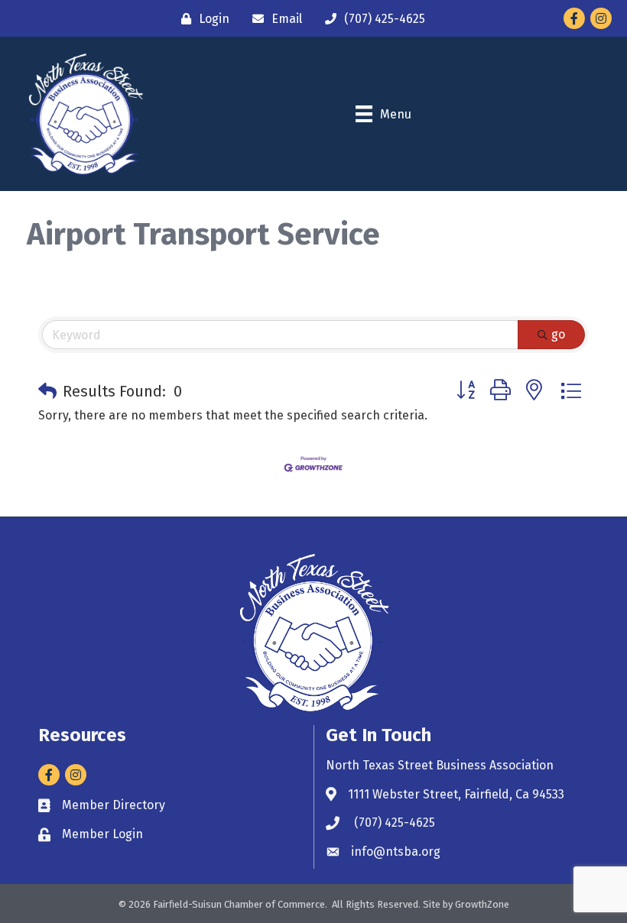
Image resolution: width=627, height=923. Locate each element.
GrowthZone (482, 904)
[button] (47, 391)
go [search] (558, 334)
